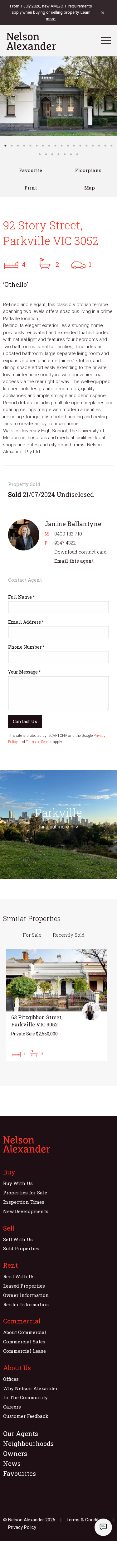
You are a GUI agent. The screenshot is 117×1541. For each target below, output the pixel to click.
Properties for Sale (25, 1192)
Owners (15, 1453)
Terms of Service (39, 742)
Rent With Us (19, 1276)
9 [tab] (55, 145)
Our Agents (20, 1433)
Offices (11, 1379)
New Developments (25, 1211)
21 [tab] (52, 154)
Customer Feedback (25, 1416)
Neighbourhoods (28, 1443)
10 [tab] (62, 145)
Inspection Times (23, 1202)
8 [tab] (49, 145)
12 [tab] (74, 145)
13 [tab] (80, 145)
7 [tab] (43, 145)
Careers (12, 1407)
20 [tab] (46, 154)
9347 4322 (65, 543)
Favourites (19, 1473)
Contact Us (25, 721)
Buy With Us (18, 1183)
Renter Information (26, 1304)
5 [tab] (30, 145)
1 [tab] (5, 145)
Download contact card (80, 552)
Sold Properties (21, 1248)
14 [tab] (87, 145)
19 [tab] (40, 154)
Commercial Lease (24, 1351)
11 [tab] (68, 145)
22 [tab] (59, 154)
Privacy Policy (22, 1527)
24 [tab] (71, 154)
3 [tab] (18, 145)
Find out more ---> (58, 827)
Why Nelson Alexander (30, 1388)
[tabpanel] (58, 96)
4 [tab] (24, 145)
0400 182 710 (68, 533)
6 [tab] (37, 145)
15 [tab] (93, 145)
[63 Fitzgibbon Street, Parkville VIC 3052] (56, 1005)
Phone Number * (26, 647)
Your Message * (24, 672)
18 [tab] (112, 145)
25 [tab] (77, 154)
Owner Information (26, 1295)
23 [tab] (65, 154)
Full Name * (21, 597)
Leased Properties (24, 1286)
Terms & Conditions (86, 1520)
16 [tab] (99, 145)
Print (30, 188)
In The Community (25, 1397)
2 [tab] (12, 145)
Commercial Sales (24, 1341)
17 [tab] (105, 145)
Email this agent (74, 561)
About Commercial (24, 1332)
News (12, 1463)
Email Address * (26, 622)
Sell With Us (18, 1239)
